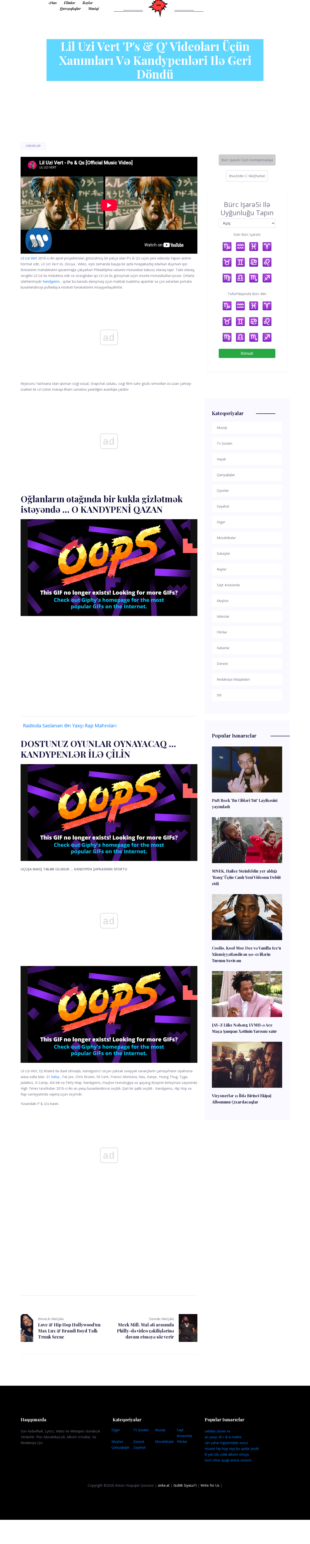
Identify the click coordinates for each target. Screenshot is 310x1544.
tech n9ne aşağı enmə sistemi (228, 1460)
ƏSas (53, 2)
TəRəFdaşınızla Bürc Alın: (247, 293)
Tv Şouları (141, 1430)
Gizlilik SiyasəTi (185, 1485)
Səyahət (139, 1447)
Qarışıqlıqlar (70, 8)
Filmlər (69, 2)
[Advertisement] (109, 661)
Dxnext (138, 1441)
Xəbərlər (33, 146)
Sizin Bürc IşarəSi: (247, 234)
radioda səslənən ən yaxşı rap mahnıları (69, 725)
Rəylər (88, 2)
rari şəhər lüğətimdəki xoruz (226, 1442)
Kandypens (51, 281)
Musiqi (93, 8)
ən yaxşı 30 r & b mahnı (223, 1437)
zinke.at (164, 1485)
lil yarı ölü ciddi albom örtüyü (227, 1454)
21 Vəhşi (52, 1076)
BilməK (247, 353)
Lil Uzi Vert (29, 258)
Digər (115, 1430)
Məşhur (117, 1441)
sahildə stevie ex (217, 1431)
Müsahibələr (164, 1441)
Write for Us (210, 1485)
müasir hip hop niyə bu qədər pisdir (232, 1448)
